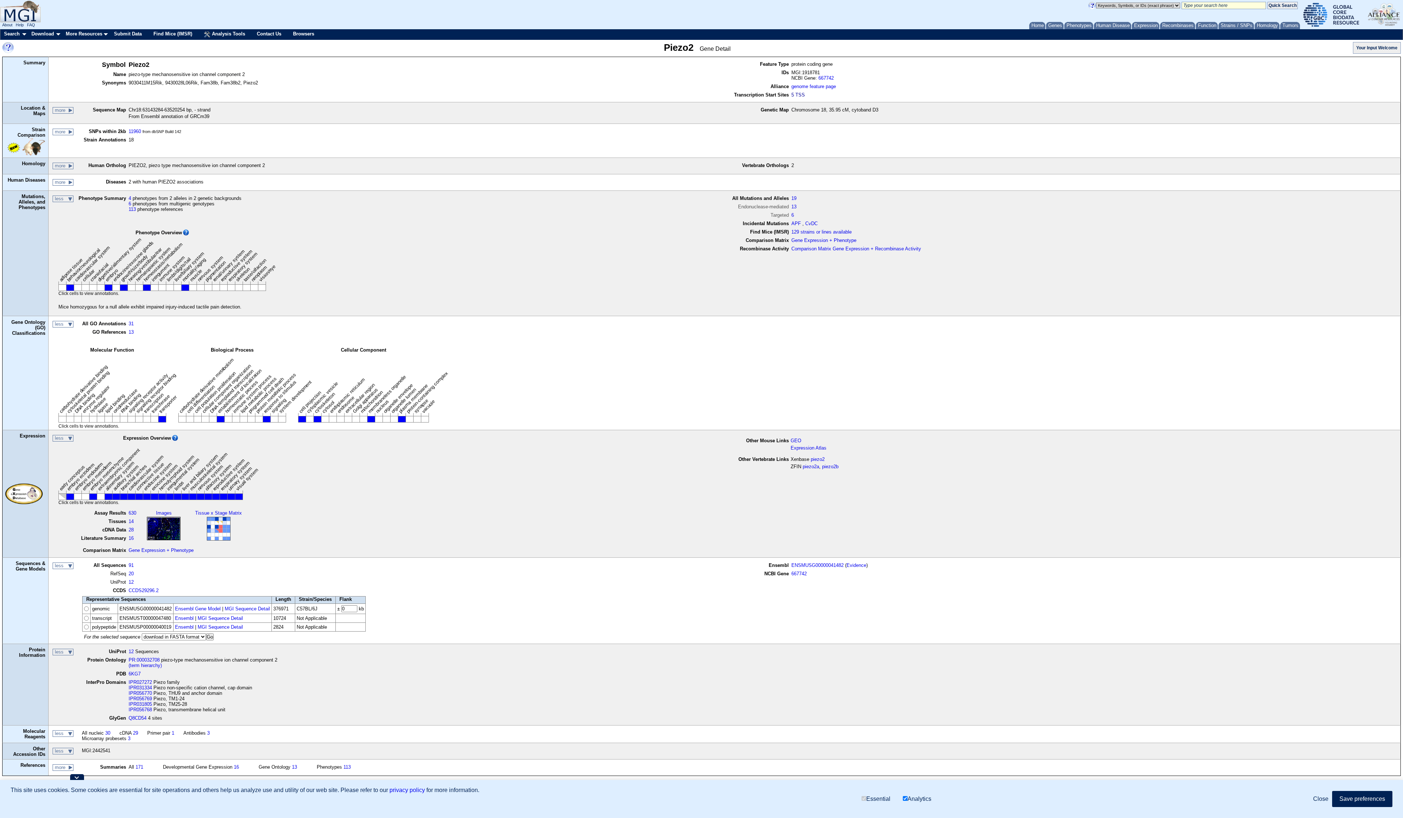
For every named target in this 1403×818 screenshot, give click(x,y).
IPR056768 (140, 709)
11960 (135, 131)
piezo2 (818, 459)
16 (131, 538)
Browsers (303, 34)
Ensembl (184, 618)
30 (107, 733)
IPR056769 (140, 698)
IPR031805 (140, 704)
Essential (878, 799)
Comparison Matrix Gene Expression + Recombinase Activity (856, 248)
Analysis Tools (227, 34)
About (7, 25)
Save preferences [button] (1362, 799)
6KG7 (135, 674)
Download (42, 34)
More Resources (84, 34)
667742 (826, 78)
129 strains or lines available (821, 232)
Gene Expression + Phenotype (823, 240)
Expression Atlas (808, 448)
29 (135, 733)
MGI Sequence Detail (247, 608)
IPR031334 (140, 687)
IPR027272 (140, 682)
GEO (796, 440)
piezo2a (811, 466)
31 (131, 323)
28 (131, 530)
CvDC (811, 223)
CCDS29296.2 (144, 590)
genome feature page (813, 86)
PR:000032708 (144, 660)
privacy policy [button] (407, 790)
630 (132, 513)
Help (20, 25)
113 (132, 209)
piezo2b (830, 466)
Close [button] (1320, 799)
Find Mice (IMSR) (172, 34)
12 (131, 582)
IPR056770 (140, 693)
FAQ (31, 25)
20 (131, 573)
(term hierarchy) (145, 665)
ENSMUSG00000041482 (817, 565)
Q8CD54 (138, 718)
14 (131, 521)
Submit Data (128, 34)
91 (131, 565)
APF (796, 223)
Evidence (856, 565)
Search (12, 34)
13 (793, 206)
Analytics (919, 799)
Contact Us (269, 34)
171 (139, 767)
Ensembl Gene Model (198, 608)
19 (793, 198)
